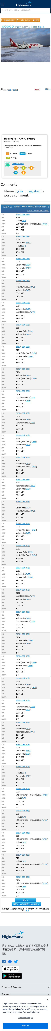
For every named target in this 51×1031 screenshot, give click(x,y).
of (26, 154)
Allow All (25, 1026)
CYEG (33, 287)
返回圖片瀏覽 (9, 20)
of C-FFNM (12, 154)
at (12, 158)
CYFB (24, 221)
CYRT (28, 243)
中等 (5, 90)
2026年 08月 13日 (23, 612)
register (33, 191)
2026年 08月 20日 (23, 303)
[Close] (47, 999)
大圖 (9, 90)
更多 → (25, 900)
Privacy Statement (31, 1012)
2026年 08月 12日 (23, 722)
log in (19, 191)
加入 (27, 910)
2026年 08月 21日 (23, 214)
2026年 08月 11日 (23, 811)
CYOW (44, 224)
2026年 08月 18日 (23, 413)
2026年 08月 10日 (23, 855)
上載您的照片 (24, 20)
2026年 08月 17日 (23, 502)
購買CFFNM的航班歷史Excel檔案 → (26, 904)
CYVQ (30, 331)
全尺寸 (15, 90)
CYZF (28, 265)
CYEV (34, 353)
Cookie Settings (25, 1018)
